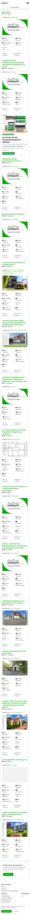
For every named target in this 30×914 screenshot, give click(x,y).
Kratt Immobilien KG (15, 608)
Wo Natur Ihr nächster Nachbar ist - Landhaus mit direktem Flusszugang (15, 488)
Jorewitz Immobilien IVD (16, 712)
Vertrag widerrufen (5, 902)
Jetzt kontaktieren (8, 153)
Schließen (15, 911)
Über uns (3, 886)
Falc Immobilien (14, 219)
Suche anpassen (14, 7)
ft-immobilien (13, 765)
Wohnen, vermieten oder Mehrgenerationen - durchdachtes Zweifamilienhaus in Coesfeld (14, 546)
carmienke (13, 72)
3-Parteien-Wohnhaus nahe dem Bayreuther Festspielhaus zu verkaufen (14, 432)
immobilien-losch (14, 17)
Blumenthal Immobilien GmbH (18, 330)
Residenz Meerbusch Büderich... (13, 214)
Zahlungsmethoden (5, 896)
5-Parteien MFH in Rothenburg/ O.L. (15, 760)
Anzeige (4, 115)
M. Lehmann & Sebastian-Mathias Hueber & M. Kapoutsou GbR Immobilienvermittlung (13, 271)
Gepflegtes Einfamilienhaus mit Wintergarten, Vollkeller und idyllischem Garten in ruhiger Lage (14, 379)
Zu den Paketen (8, 874)
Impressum (3, 888)
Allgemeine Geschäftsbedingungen (9, 890)
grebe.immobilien (14, 166)
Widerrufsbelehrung (6, 900)
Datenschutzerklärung (6, 898)
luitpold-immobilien (15, 439)
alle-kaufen (6, 12)
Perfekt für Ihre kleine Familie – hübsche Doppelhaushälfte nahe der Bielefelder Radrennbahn (14, 323)
